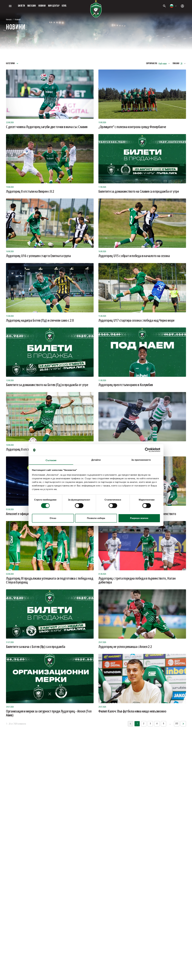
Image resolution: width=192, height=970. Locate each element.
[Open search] (164, 6)
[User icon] (182, 6)
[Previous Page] (183, 723)
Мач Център (54, 6)
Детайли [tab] (96, 459)
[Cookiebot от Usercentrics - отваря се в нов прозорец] (147, 450)
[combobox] (173, 6)
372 (176, 724)
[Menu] (10, 6)
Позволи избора (96, 518)
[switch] (79, 505)
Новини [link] (17, 19)
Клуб (64, 6)
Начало (9, 19)
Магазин (31, 6)
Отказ (53, 518)
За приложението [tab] (141, 459)
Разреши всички (139, 518)
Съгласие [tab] (51, 460)
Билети (21, 6)
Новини (42, 6)
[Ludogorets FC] (96, 9)
